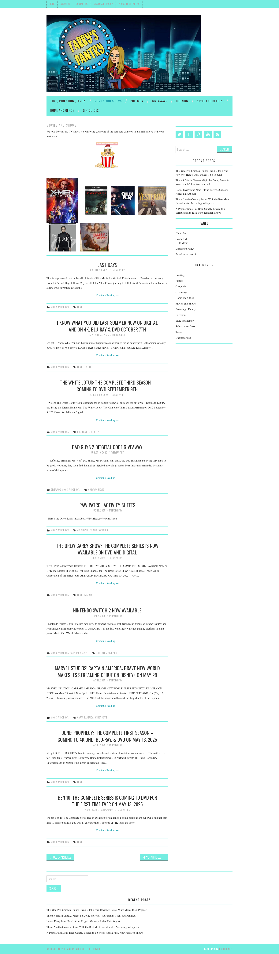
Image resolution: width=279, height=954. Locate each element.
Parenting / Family (78, 653)
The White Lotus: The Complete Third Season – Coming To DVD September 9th (107, 386)
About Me (65, 4)
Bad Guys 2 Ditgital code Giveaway (107, 446)
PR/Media (182, 243)
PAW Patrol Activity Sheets (107, 504)
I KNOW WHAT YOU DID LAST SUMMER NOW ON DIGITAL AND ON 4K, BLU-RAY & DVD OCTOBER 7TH (107, 326)
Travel (179, 332)
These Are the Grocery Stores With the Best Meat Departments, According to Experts (202, 201)
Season (92, 432)
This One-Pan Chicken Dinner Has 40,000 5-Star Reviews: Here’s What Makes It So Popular (202, 172)
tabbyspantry (118, 270)
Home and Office (62, 110)
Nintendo (112, 653)
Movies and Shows (108, 100)
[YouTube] (208, 134)
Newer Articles (154, 857)
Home (52, 4)
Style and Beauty (210, 100)
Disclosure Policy (103, 4)
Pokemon (136, 100)
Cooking (182, 100)
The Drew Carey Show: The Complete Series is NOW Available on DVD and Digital (107, 549)
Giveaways (159, 100)
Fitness (179, 280)
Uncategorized (183, 337)
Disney (97, 717)
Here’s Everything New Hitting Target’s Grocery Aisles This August (83, 921)
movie (80, 307)
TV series (88, 595)
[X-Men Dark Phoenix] (62, 200)
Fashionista (211, 949)
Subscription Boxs (185, 326)
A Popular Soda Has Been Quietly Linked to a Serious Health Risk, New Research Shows (200, 210)
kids (95, 530)
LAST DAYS (107, 264)
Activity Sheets (84, 530)
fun (98, 653)
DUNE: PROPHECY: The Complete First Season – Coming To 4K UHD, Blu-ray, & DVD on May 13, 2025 (107, 736)
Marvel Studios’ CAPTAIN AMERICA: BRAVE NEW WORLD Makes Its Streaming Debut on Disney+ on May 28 (107, 671)
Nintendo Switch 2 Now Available (107, 610)
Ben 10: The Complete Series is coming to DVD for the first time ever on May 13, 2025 (107, 801)
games (104, 653)
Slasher (87, 367)
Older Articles (60, 857)
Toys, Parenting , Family (68, 100)
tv (98, 432)
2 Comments (124, 809)
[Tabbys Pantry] (123, 53)
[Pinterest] (198, 134)
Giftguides (91, 110)
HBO (79, 432)
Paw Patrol (103, 530)
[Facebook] (189, 134)
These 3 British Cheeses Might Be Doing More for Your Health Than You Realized (202, 182)
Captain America (85, 717)
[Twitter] (179, 134)
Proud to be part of (129, 4)
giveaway (92, 489)
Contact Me (82, 4)
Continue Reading (107, 295)
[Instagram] (217, 134)
